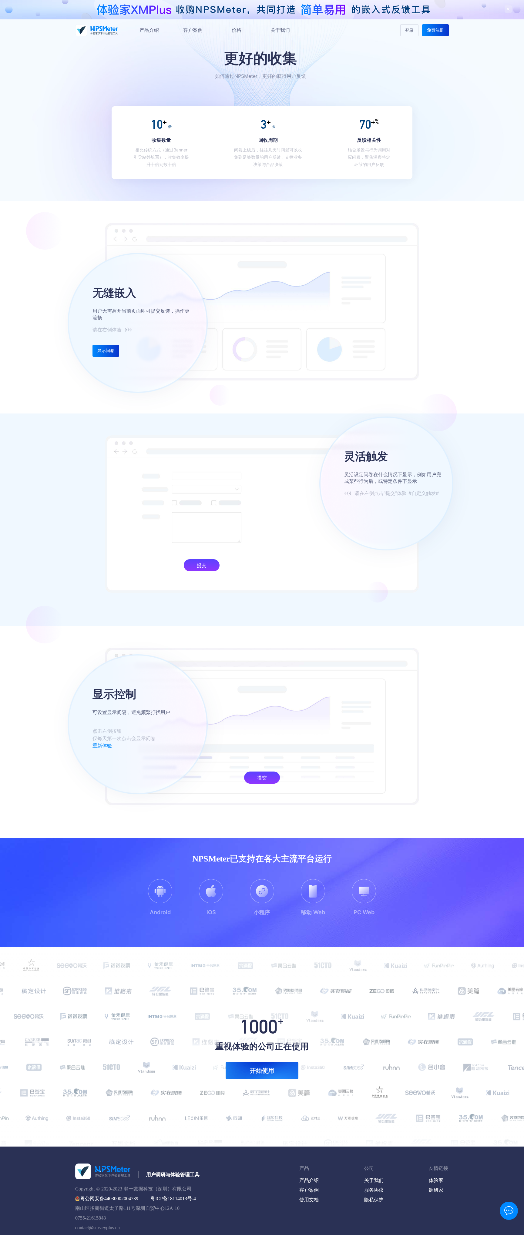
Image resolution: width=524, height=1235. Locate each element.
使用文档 (309, 1199)
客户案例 (193, 30)
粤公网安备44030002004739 (109, 1198)
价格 (236, 30)
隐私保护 (374, 1199)
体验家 (436, 1180)
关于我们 (280, 30)
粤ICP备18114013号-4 (173, 1198)
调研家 (436, 1190)
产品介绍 (149, 30)
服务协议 (374, 1190)
